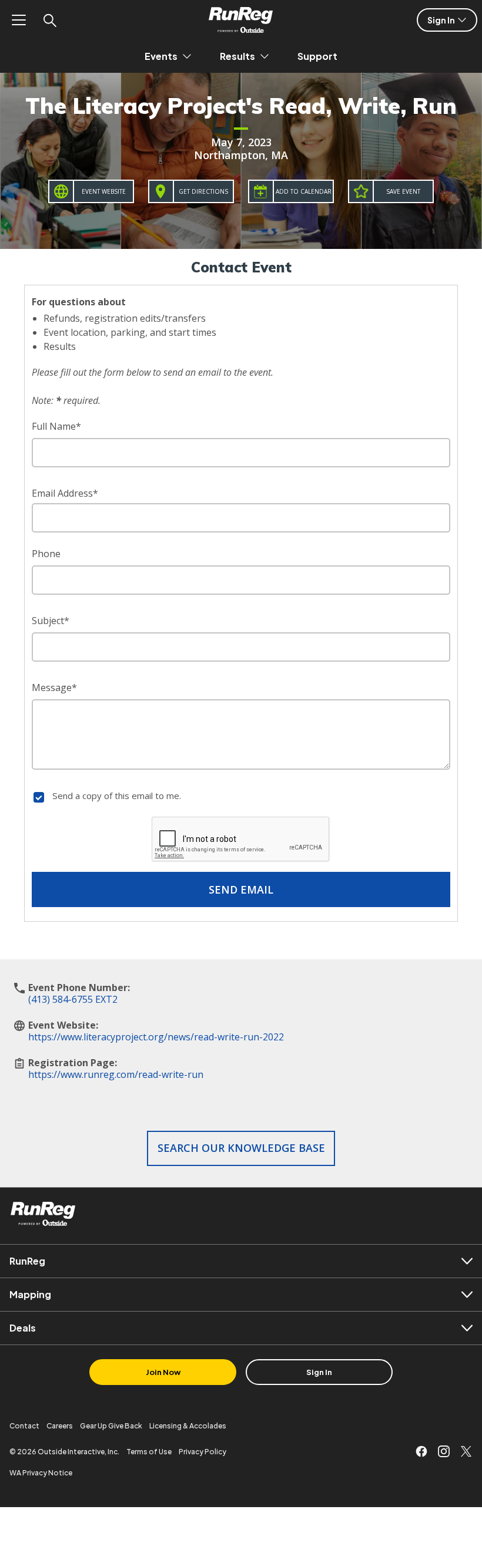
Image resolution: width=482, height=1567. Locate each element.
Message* (54, 687)
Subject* (50, 620)
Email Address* (65, 493)
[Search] (49, 19)
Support (317, 56)
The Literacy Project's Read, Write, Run (241, 106)
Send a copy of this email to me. (116, 795)
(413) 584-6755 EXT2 (73, 999)
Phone (46, 553)
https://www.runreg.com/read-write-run (115, 1074)
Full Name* (56, 426)
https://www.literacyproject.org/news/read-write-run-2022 (156, 1036)
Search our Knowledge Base (241, 1148)
